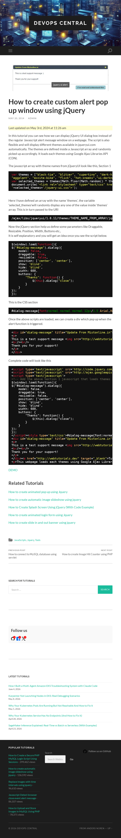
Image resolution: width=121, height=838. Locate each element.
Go (71, 759)
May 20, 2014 (16, 118)
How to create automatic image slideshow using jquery (45, 499)
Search (48, 752)
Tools (37, 540)
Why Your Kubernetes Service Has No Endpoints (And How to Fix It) (45, 715)
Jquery (30, 540)
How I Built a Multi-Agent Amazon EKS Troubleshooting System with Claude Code (53, 685)
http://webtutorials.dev (57, 458)
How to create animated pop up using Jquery (38, 492)
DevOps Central (60, 23)
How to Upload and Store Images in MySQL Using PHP (24, 810)
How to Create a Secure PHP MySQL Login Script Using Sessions (24, 758)
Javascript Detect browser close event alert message (23, 796)
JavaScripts (20, 540)
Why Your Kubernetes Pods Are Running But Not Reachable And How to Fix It (51, 705)
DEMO (13, 470)
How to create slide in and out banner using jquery (42, 522)
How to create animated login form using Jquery (40, 515)
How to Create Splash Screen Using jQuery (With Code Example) (51, 507)
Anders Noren (95, 828)
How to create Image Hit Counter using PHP (87, 552)
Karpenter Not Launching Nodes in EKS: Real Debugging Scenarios (44, 695)
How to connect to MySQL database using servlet (33, 554)
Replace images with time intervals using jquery (22, 783)
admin (32, 118)
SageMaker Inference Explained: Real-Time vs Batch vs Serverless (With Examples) (53, 725)
